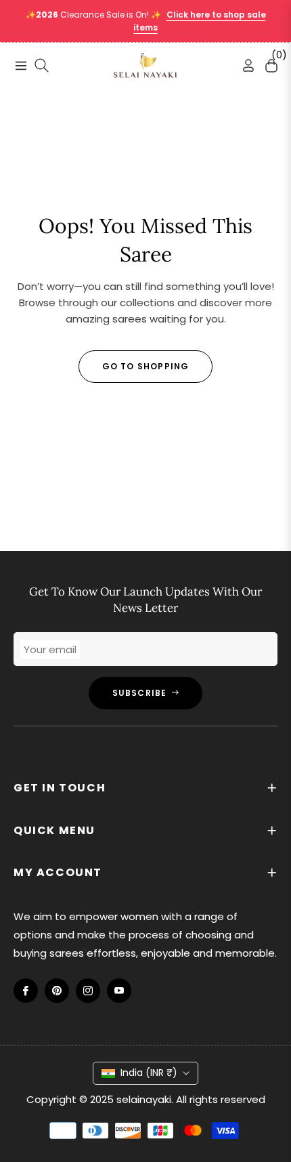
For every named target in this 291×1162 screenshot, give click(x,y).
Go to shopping (145, 366)
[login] (242, 65)
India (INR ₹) (148, 1072)
